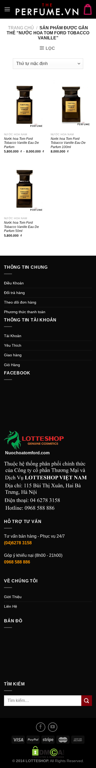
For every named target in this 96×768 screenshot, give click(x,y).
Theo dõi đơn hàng (20, 302)
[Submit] (86, 700)
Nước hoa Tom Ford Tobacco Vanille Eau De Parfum (21, 142)
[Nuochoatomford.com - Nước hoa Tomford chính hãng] (46, 9)
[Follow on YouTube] (52, 727)
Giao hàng (13, 355)
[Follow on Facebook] (40, 727)
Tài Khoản (12, 336)
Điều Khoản (14, 283)
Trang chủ (21, 28)
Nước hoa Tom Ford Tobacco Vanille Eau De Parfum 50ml (21, 226)
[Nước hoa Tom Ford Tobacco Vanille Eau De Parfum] (24, 105)
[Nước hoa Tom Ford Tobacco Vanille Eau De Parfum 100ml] (71, 105)
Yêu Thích (12, 345)
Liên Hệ (10, 606)
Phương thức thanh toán (24, 312)
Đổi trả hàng (14, 293)
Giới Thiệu (13, 597)
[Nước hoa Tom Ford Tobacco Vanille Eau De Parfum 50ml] (24, 189)
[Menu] (7, 9)
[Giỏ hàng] (87, 9)
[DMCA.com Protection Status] (48, 751)
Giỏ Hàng (12, 365)
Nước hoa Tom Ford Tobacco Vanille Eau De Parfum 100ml (68, 142)
